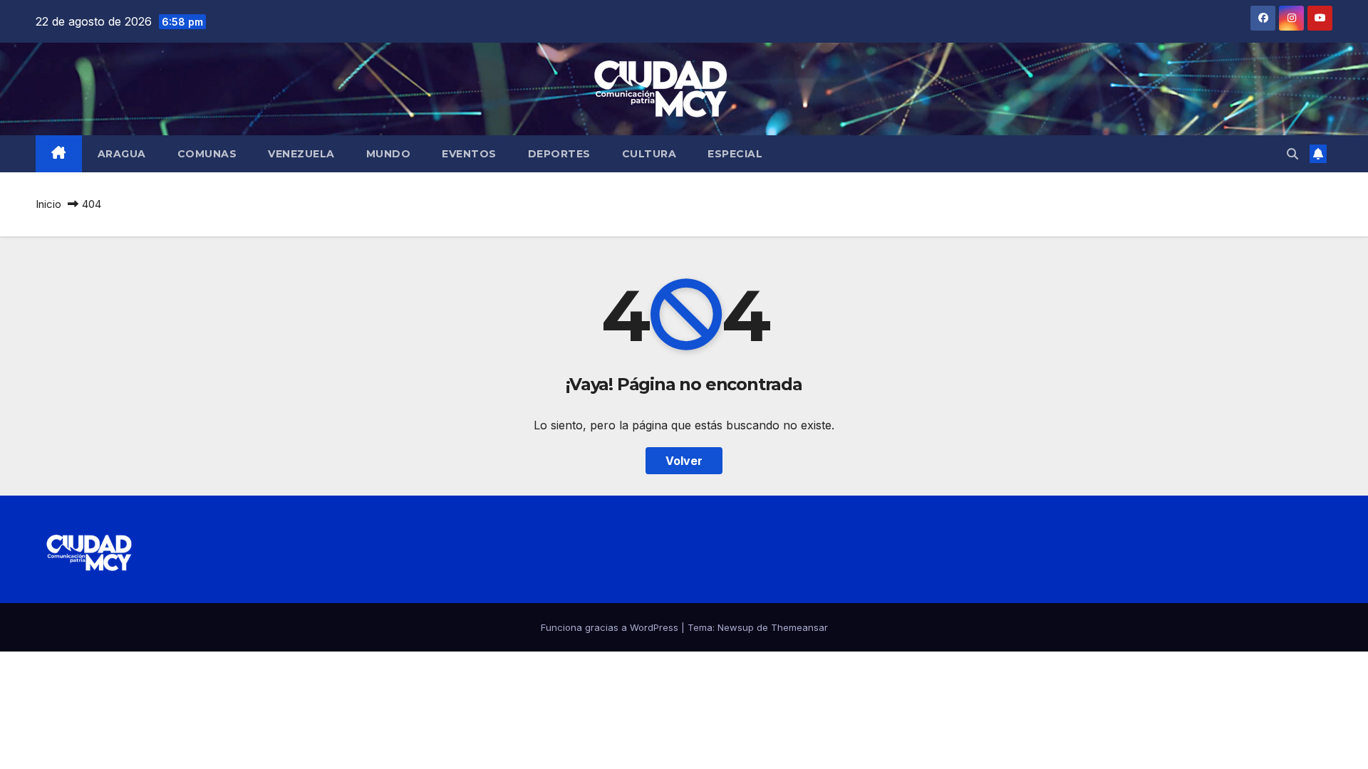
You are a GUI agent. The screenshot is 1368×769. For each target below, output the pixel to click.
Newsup (735, 627)
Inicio (48, 204)
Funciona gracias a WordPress (611, 627)
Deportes (559, 153)
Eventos (469, 153)
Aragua (122, 153)
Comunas (207, 153)
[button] (1292, 154)
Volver (684, 461)
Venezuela (301, 153)
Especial (735, 153)
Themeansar (799, 627)
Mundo (388, 153)
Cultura (649, 153)
